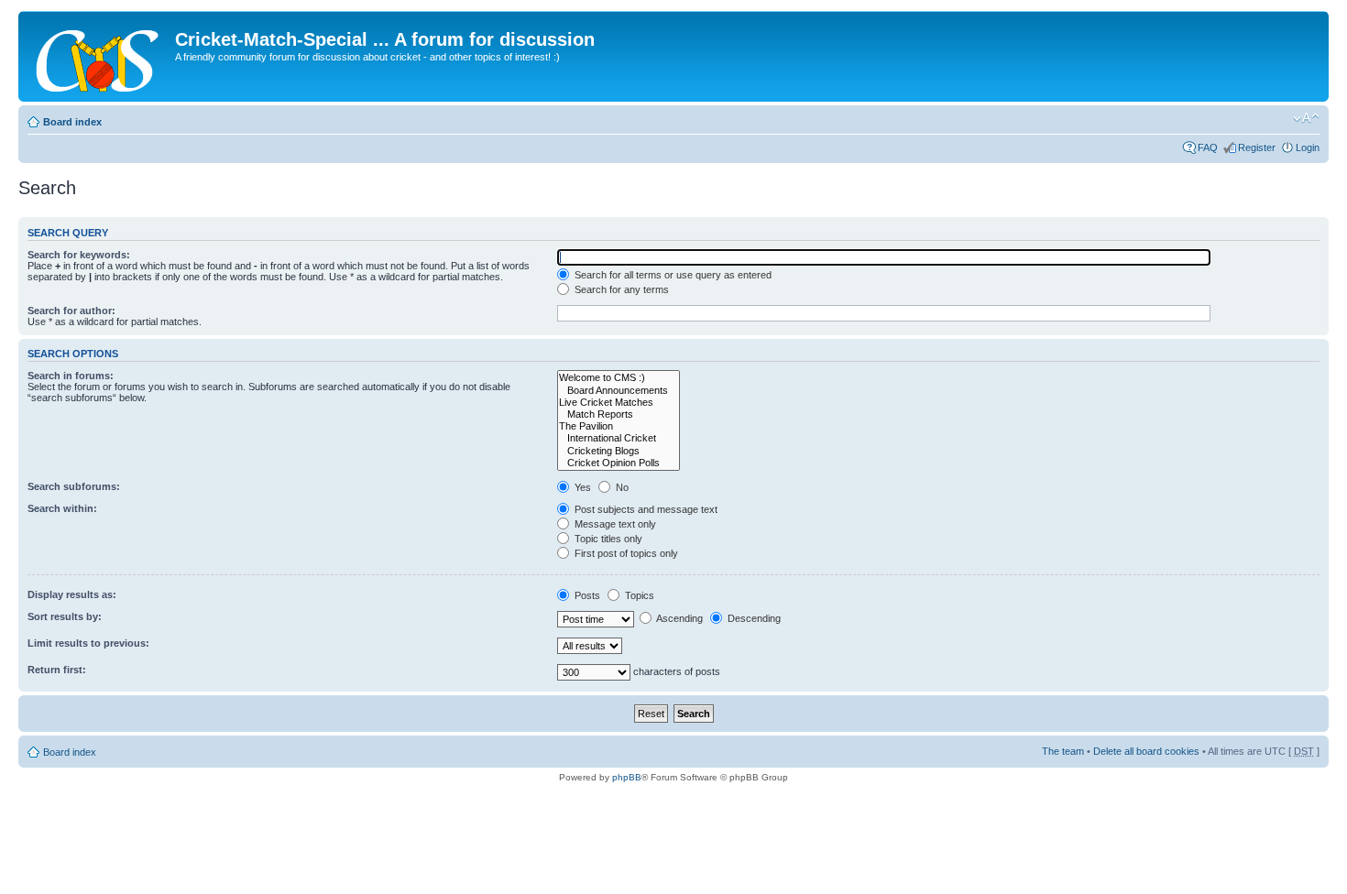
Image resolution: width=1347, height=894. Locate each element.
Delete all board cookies (1146, 751)
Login (1308, 147)
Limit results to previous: (88, 643)
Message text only (614, 523)
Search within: (62, 508)
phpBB (626, 777)
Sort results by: (64, 616)
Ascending (678, 618)
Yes (581, 487)
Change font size (1306, 118)
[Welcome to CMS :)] (618, 378)
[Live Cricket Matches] (618, 403)
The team (1063, 751)
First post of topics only (625, 553)
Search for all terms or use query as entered (672, 274)
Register (1257, 147)
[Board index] (99, 56)
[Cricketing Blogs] (618, 451)
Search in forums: (70, 375)
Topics (638, 595)
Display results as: (71, 594)
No (621, 487)
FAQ (1208, 147)
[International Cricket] (618, 438)
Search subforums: (73, 486)
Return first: (56, 669)
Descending (753, 618)
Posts (586, 595)
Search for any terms (620, 289)
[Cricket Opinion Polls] (618, 463)
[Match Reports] (618, 414)
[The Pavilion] (618, 426)
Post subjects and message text (644, 509)
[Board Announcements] (618, 391)
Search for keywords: (78, 254)
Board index (72, 121)
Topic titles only (607, 538)
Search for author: (71, 310)
